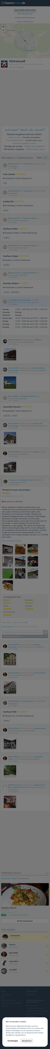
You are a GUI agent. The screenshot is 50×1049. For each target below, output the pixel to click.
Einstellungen (13, 1041)
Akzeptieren (27, 1041)
